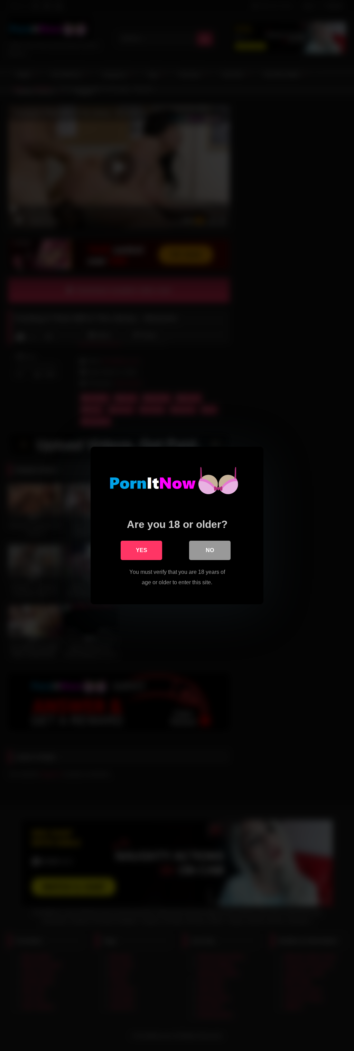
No (210, 550)
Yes (141, 550)
